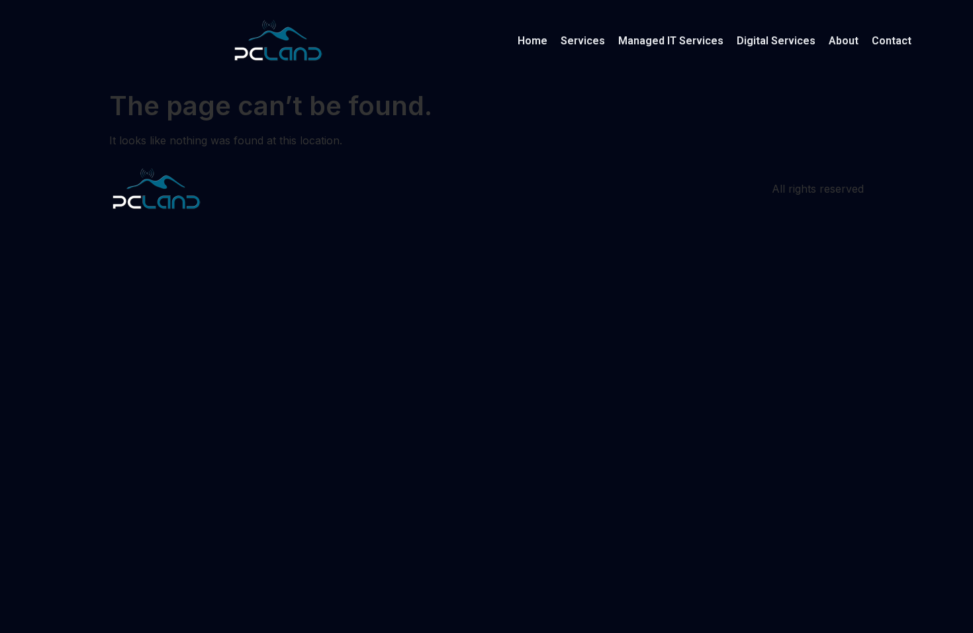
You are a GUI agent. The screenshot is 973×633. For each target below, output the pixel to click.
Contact (891, 40)
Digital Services (776, 40)
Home (532, 40)
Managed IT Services (670, 40)
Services (583, 40)
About (843, 40)
